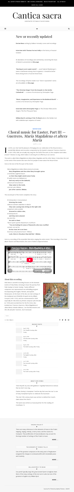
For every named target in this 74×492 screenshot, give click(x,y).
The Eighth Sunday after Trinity (29, 356)
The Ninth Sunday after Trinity (31, 347)
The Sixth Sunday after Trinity (31, 371)
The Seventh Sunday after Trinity (30, 364)
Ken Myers (9, 320)
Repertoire (37, 129)
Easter (7, 315)
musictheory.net (50, 1)
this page (31, 83)
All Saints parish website (17, 1)
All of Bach (61, 1)
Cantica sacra (37, 15)
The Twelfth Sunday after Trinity (30, 331)
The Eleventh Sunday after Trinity (30, 339)
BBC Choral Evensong (35, 1)
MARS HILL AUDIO (37, 5)
